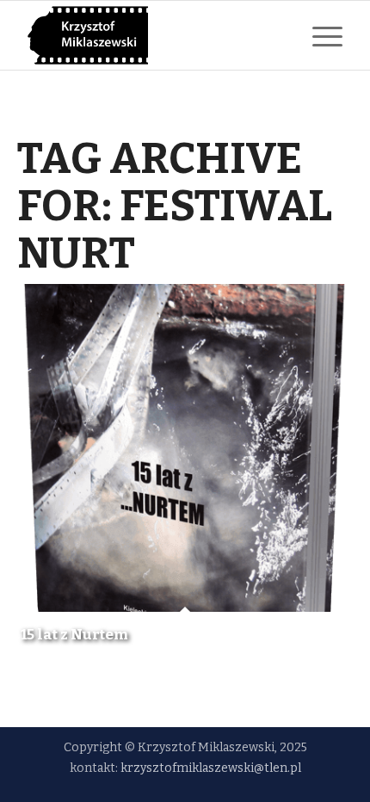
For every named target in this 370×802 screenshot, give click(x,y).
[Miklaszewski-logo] (153, 35)
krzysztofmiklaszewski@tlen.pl (210, 768)
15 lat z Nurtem (74, 635)
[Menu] (318, 35)
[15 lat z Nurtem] (184, 448)
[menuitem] (318, 35)
